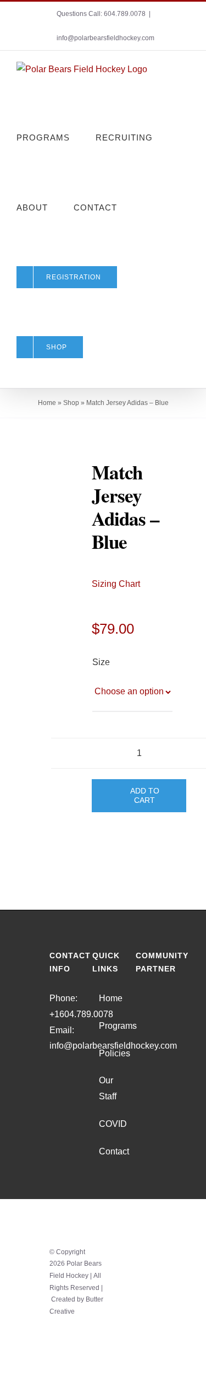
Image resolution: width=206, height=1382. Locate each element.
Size (100, 662)
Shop (71, 403)
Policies (103, 1053)
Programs (103, 1025)
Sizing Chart (116, 584)
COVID (103, 1124)
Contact (103, 1151)
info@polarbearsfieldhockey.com (105, 38)
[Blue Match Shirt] (53, 484)
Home (47, 403)
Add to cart (144, 795)
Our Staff (103, 1088)
